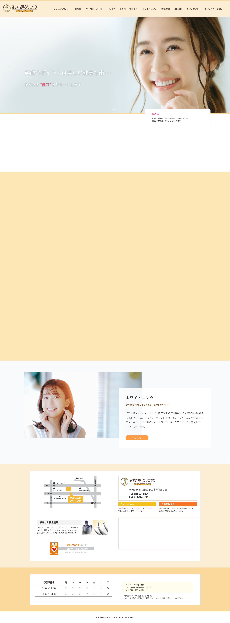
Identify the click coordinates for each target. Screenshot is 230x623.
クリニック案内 (61, 8)
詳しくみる (53, 231)
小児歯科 (111, 8)
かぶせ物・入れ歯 (94, 8)
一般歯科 (77, 8)
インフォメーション (213, 8)
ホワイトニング (149, 8)
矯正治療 (165, 8)
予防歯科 (133, 8)
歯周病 (122, 8)
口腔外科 (178, 8)
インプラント (193, 8)
